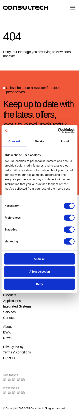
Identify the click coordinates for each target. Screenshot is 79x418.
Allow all (39, 258)
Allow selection (39, 271)
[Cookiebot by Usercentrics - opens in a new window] (58, 130)
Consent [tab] (14, 141)
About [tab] (65, 141)
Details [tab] (39, 141)
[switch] (69, 218)
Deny (39, 284)
